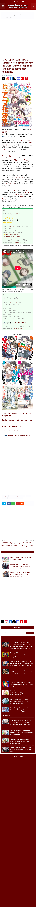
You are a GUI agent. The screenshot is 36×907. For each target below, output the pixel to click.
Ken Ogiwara (6, 149)
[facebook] (20, 1)
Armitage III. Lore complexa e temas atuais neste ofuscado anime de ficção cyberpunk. (21, 655)
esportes (11, 496)
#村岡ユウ (11, 226)
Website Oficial (13, 436)
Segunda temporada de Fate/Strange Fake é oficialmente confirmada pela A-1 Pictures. (21, 684)
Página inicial (5, 14)
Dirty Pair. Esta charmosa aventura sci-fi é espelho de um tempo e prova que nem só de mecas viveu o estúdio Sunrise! (21, 663)
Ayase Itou (29, 190)
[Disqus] (17, 466)
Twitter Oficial (25, 436)
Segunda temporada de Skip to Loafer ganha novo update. (21, 558)
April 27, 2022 (18, 242)
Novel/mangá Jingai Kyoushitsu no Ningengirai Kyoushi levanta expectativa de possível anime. (21, 732)
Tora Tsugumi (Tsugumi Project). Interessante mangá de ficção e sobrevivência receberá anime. (19, 701)
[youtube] (23, 1)
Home (15, 756)
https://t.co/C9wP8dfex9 (12, 234)
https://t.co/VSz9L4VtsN (18, 323)
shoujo (5, 498)
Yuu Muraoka (26, 140)
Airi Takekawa (9, 184)
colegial (11, 14)
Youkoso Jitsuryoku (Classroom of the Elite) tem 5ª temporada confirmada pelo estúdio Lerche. (21, 566)
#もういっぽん (14, 214)
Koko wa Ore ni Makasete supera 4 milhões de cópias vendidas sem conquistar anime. (20, 741)
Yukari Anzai (19, 194)
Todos (20, 498)
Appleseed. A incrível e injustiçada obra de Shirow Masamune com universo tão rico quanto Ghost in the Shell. (21, 672)
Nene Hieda (6, 199)
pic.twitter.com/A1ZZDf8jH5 (11, 236)
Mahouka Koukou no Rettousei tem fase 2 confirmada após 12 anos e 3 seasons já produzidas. (20, 574)
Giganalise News (20, 496)
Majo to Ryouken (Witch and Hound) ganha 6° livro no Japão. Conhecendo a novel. (21, 749)
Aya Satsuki (18, 177)
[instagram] (17, 1)
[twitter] (14, 1)
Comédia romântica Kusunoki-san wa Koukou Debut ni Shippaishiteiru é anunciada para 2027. (20, 692)
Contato (21, 756)
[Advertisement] (18, 39)
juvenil (28, 496)
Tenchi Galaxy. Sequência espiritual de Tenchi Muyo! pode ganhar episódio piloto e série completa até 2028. (21, 709)
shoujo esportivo (13, 498)
